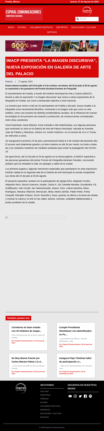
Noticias (52, 32)
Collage (44, 391)
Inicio (11, 27)
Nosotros (45, 395)
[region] (52, 46)
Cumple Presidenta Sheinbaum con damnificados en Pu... (75, 331)
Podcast (44, 399)
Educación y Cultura (83, 27)
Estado (22, 27)
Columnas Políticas (41, 27)
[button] (52, 46)
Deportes (62, 27)
